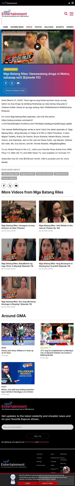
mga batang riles (10, 174)
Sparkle (53, 472)
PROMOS (70, 27)
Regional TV (54, 469)
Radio (52, 465)
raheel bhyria (61, 174)
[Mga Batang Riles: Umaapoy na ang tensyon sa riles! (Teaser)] (18, 212)
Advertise (39, 454)
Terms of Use (30, 442)
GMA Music (63, 454)
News (52, 454)
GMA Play (63, 463)
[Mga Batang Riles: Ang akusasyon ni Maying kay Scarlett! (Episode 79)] (56, 250)
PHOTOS (38, 27)
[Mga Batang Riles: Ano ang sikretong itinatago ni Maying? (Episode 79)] (18, 288)
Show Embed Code (15, 90)
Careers (39, 458)
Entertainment (12, 3)
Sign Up (37, 436)
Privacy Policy (43, 442)
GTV (61, 467)
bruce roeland (9, 178)
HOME (5, 27)
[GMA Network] (4, 3)
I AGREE (27, 483)
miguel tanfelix (27, 174)
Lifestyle (53, 461)
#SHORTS (60, 27)
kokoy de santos (44, 174)
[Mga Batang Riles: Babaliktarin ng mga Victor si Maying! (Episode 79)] (18, 250)
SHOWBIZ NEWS (17, 27)
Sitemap (39, 461)
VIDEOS (29, 27)
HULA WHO (48, 27)
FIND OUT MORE (47, 483)
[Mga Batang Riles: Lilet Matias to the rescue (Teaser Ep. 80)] (56, 212)
